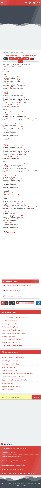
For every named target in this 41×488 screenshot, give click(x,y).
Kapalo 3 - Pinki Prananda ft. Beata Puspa (15, 380)
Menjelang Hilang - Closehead (12, 324)
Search (36, 397)
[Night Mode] (38, 2)
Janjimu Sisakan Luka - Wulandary (13, 377)
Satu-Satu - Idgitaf (8, 452)
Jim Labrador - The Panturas (11, 342)
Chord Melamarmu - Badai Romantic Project (20, 56)
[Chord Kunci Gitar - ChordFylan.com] (11, 2)
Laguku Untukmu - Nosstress (11, 339)
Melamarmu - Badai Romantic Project (18, 285)
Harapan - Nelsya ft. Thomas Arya (13, 357)
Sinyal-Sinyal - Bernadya (10, 361)
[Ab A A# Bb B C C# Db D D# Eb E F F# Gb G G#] (20, 61)
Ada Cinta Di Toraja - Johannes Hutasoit (15, 317)
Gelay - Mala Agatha (8, 367)
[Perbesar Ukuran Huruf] (6, 303)
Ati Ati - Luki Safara (8, 383)
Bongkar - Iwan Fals (8, 336)
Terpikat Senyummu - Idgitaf (11, 386)
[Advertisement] (20, 28)
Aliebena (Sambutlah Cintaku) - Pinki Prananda (17, 373)
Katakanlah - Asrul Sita (9, 370)
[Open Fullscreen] (3, 303)
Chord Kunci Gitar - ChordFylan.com (24, 484)
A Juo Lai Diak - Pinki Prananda (12, 469)
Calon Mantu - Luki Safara (10, 364)
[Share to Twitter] (39, 303)
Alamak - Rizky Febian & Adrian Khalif (14, 461)
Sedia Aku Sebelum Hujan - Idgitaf (13, 465)
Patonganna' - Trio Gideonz (11, 330)
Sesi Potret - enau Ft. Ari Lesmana (14, 448)
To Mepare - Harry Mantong (11, 327)
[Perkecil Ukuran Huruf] (10, 303)
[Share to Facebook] (37, 303)
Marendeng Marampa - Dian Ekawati (14, 333)
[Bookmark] (36, 59)
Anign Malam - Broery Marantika (12, 346)
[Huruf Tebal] (13, 303)
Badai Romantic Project (13, 290)
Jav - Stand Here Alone (9, 321)
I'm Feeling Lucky (7, 389)
